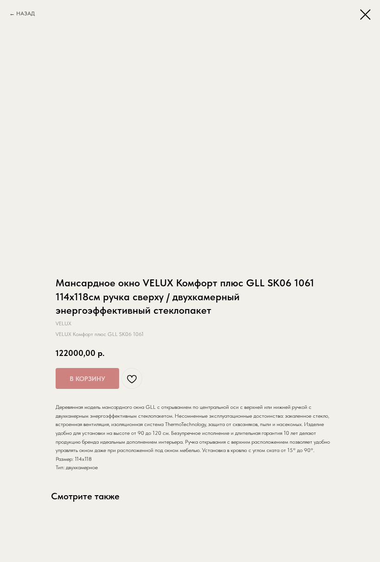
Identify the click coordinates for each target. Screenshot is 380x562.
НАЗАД (25, 13)
